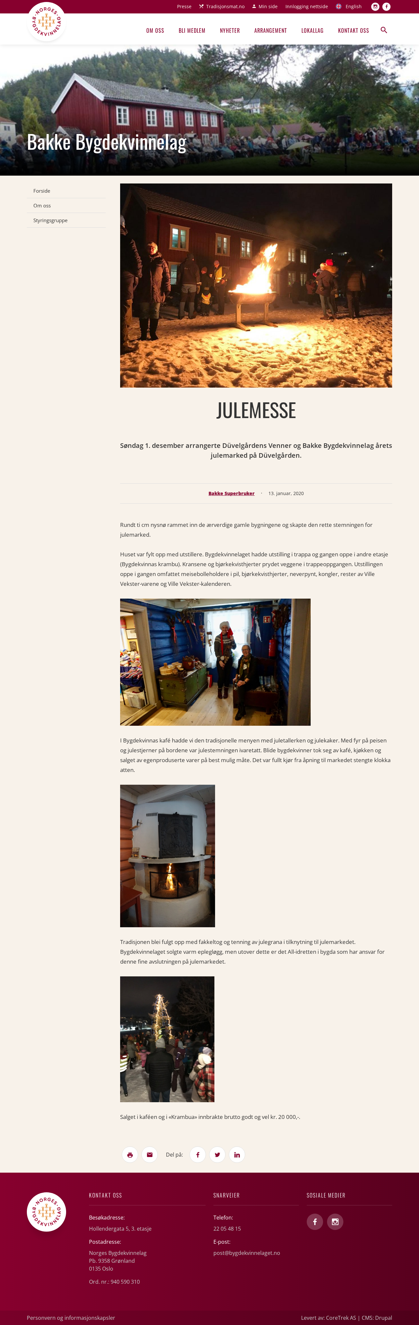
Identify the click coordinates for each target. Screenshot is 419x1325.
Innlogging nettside (306, 6)
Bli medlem (192, 30)
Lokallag (312, 30)
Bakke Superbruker (232, 493)
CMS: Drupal (377, 1317)
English (354, 6)
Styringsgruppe (50, 220)
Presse (184, 6)
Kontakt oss (353, 30)
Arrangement (270, 30)
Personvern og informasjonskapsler (71, 1317)
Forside (41, 190)
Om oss (155, 30)
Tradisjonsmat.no (225, 6)
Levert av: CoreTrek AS (328, 1317)
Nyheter (230, 30)
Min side (268, 6)
